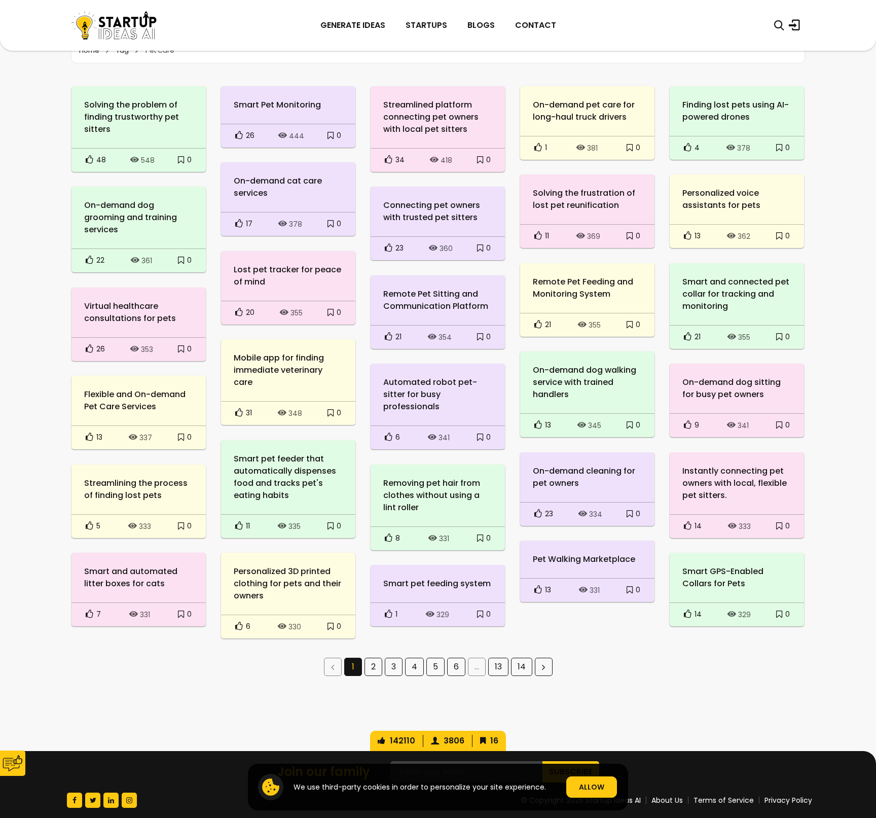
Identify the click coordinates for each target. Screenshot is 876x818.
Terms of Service (724, 800)
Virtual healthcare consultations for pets (130, 312)
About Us (667, 800)
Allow (591, 787)
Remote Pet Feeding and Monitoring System (583, 288)
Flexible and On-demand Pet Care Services (135, 400)
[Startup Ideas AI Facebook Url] (74, 800)
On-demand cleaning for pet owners (584, 477)
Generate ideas (352, 25)
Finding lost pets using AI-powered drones (735, 111)
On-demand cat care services (278, 187)
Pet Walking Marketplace (584, 559)
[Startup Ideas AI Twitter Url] (92, 800)
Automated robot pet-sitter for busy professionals (430, 394)
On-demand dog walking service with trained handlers (584, 382)
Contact (535, 25)
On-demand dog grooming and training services (130, 217)
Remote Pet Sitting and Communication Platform (435, 300)
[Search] (779, 25)
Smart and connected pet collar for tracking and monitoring (735, 294)
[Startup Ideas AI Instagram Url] (129, 800)
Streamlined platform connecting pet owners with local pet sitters (431, 117)
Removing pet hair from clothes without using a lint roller (431, 495)
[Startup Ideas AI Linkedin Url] (111, 800)
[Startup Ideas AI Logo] (857, 761)
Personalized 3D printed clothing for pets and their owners (287, 583)
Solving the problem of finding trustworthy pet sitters (131, 117)
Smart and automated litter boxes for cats (130, 577)
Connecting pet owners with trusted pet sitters (431, 211)
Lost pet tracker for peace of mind (287, 276)
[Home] (114, 25)
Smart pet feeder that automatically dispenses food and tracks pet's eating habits (285, 477)
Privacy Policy (788, 800)
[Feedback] (12, 763)
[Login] (794, 25)
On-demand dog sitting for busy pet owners (731, 388)
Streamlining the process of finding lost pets (136, 489)
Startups (426, 25)
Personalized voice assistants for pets (721, 199)
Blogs (481, 25)
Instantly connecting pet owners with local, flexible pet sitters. (734, 483)
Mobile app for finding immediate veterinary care (279, 370)
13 (498, 666)
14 (522, 666)
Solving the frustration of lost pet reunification (584, 199)
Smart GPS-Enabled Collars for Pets (722, 577)
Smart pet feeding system (437, 583)
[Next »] (544, 667)
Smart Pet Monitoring (277, 105)
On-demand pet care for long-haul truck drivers (584, 111)
